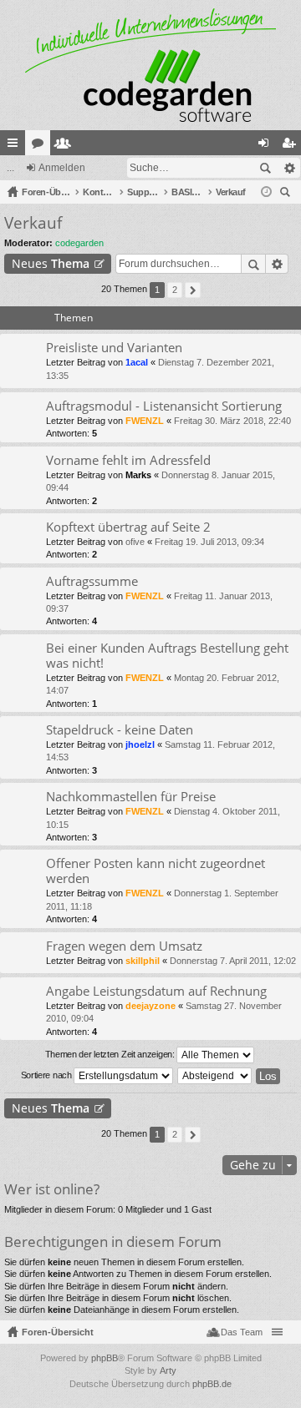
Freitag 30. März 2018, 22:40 (232, 421)
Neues (50, 263)
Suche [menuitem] (287, 194)
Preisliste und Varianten (114, 348)
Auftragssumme (92, 581)
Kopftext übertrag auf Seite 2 (128, 527)
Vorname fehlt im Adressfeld (128, 460)
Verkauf (33, 223)
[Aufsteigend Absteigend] (215, 1075)
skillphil (142, 961)
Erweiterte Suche (289, 168)
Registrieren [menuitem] (292, 146)
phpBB (104, 1358)
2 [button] (174, 290)
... (10, 168)
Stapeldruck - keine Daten (119, 730)
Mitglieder (66, 146)
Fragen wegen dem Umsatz (124, 946)
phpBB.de (212, 1384)
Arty (168, 1370)
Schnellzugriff (16, 146)
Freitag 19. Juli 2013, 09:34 (209, 542)
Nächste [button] (193, 290)
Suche (265, 168)
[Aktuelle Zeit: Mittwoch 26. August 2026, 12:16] (266, 192)
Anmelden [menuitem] (267, 146)
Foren (41, 146)
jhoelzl (140, 744)
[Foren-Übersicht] (150, 65)
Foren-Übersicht (58, 1332)
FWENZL (144, 421)
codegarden (79, 243)
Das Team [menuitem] (242, 1332)
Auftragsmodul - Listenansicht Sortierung (164, 406)
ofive (135, 542)
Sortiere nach (47, 1075)
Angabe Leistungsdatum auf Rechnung (156, 991)
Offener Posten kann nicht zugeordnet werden (155, 870)
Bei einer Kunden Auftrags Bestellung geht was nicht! (167, 655)
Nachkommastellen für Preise (131, 797)
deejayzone (150, 1006)
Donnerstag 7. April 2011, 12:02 (233, 961)
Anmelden (61, 168)
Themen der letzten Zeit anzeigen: (111, 1054)
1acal (136, 362)
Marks (138, 475)
